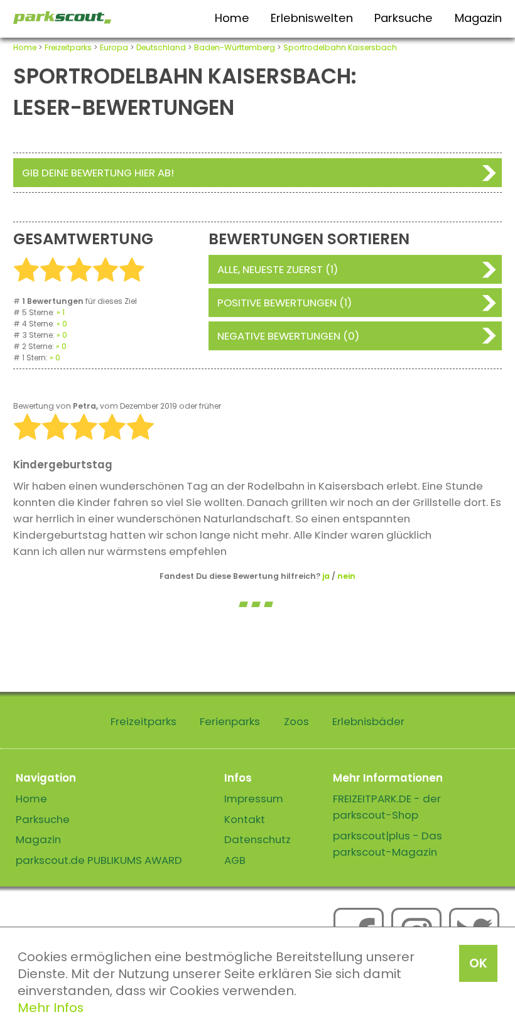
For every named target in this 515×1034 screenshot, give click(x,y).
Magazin (478, 18)
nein (346, 576)
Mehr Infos (51, 1007)
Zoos (296, 721)
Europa (114, 47)
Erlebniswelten (312, 18)
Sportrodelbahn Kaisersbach (340, 47)
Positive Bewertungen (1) (284, 302)
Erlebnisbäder (368, 721)
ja (326, 576)
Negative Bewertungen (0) (288, 335)
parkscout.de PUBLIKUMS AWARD (99, 860)
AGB (235, 860)
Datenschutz (257, 839)
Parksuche (403, 18)
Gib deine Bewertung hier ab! (98, 172)
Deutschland (161, 47)
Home (232, 18)
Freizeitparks (68, 47)
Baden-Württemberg (234, 47)
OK (478, 963)
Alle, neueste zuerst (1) (277, 269)
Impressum (253, 798)
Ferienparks (230, 721)
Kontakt (244, 819)
